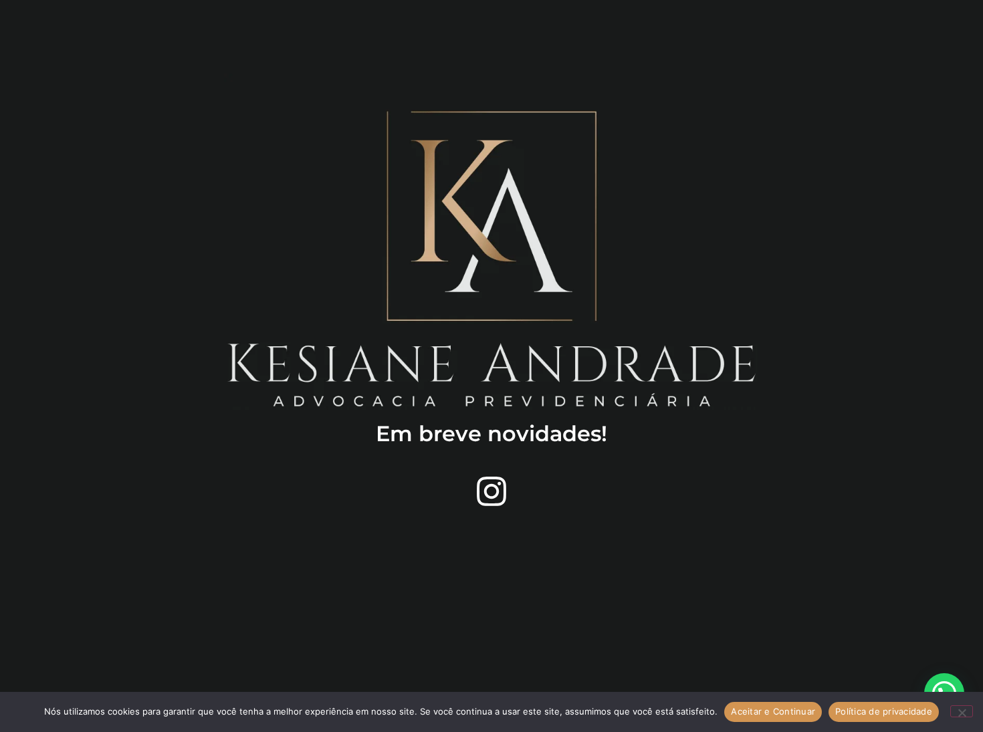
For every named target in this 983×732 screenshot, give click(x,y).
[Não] (961, 711)
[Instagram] (491, 491)
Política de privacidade (883, 711)
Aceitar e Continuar (773, 711)
